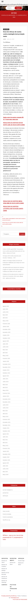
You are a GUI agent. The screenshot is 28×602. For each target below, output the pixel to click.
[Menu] (2, 1)
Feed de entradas (7, 514)
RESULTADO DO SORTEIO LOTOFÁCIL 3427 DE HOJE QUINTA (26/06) (13, 208)
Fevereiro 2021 (6, 448)
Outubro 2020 (6, 457)
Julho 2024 (5, 378)
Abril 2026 (5, 317)
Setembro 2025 (6, 338)
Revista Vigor (21, 560)
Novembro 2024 (6, 367)
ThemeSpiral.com (14, 597)
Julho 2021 (5, 436)
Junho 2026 (5, 312)
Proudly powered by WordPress (9, 595)
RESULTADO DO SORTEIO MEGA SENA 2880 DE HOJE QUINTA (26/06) (12, 223)
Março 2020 (5, 474)
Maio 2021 (5, 439)
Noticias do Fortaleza (4, 565)
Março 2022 (5, 416)
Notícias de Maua (12, 563)
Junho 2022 (5, 407)
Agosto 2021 (6, 434)
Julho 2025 (5, 344)
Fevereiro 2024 (6, 393)
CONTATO (4, 584)
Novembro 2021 (6, 425)
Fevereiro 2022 (6, 419)
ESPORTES (6, 29)
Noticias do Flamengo (4, 581)
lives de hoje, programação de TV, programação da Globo (13, 537)
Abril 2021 (5, 442)
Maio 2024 (5, 384)
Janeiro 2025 (6, 361)
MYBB (14, 13)
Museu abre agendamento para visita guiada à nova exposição (13, 219)
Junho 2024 (5, 381)
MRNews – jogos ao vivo (9, 535)
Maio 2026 (5, 315)
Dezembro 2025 (6, 329)
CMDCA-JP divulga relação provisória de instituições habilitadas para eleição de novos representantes (13, 262)
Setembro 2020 (6, 460)
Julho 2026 (5, 309)
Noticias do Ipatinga (4, 569)
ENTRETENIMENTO (8, 490)
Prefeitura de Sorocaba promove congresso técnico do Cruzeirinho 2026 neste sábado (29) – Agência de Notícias (13, 276)
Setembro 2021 (6, 431)
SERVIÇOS (5, 495)
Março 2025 (5, 355)
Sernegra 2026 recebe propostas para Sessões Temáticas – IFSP (12, 256)
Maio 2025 (5, 349)
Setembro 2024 (6, 373)
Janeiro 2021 (6, 451)
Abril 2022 (5, 413)
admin (4, 39)
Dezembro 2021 (6, 422)
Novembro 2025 (6, 332)
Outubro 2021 (6, 428)
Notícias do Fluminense (4, 577)
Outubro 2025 (6, 335)
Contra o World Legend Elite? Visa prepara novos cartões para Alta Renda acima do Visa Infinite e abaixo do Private (13, 251)
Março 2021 (5, 445)
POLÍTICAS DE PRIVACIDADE (13, 587)
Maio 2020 (5, 471)
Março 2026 (5, 320)
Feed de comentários (8, 517)
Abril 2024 (5, 387)
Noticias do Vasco (4, 561)
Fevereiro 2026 (6, 323)
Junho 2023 (5, 405)
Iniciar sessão (6, 511)
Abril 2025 (5, 352)
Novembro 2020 (6, 454)
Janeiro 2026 (6, 326)
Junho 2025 (5, 346)
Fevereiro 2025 (6, 358)
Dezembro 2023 (6, 399)
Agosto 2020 (6, 463)
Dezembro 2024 (6, 364)
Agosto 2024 (6, 375)
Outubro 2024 (6, 370)
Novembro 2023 (6, 402)
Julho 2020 (5, 465)
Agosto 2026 (6, 306)
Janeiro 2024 (6, 396)
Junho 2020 (5, 468)
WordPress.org (6, 520)
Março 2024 (5, 390)
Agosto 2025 (6, 341)
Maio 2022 (5, 410)
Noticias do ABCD (20, 563)
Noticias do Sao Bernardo (5, 573)
